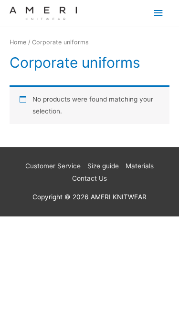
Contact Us (89, 178)
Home (18, 42)
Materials (140, 166)
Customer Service (53, 166)
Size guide (103, 166)
